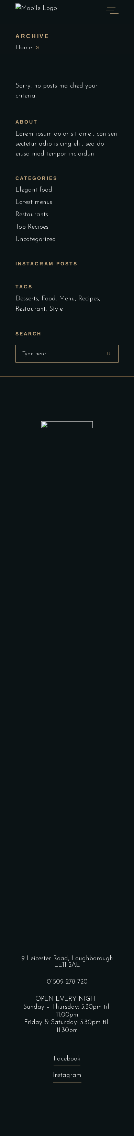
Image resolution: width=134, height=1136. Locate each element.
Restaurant (30, 309)
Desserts (26, 299)
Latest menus (33, 202)
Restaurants (31, 214)
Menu (67, 299)
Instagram (67, 1075)
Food (49, 299)
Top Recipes (31, 227)
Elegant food (33, 190)
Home (23, 48)
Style (56, 309)
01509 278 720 (67, 982)
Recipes (88, 299)
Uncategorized (35, 239)
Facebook (67, 1059)
